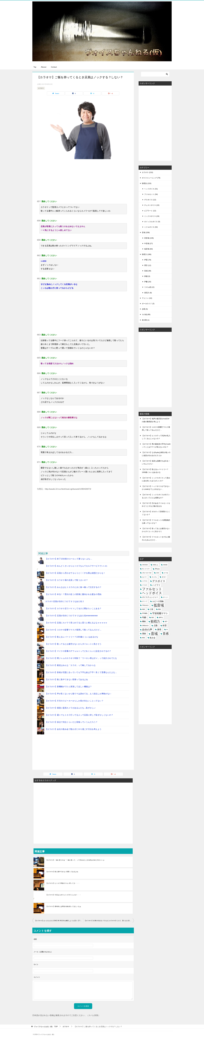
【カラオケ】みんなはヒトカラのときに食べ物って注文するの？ (73, 587)
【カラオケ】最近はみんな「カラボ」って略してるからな (70, 665)
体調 (143, 609)
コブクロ (144, 581)
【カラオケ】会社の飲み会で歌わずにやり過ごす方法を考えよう (73, 729)
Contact (54, 67)
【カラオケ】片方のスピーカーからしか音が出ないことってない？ (74, 701)
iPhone (157, 569)
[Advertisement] (83, 179)
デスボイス (158, 581)
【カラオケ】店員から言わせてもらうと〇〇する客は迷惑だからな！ (75, 573)
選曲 (144, 634)
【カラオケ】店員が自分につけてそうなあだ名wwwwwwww (71, 616)
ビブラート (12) (150, 211)
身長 (159, 629)
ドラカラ (144, 585)
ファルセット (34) (151, 194)
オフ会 (166, 573)
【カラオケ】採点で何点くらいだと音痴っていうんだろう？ (71, 722)
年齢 (144, 617)
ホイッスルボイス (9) (152, 222)
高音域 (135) (149, 238)
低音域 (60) (148, 249)
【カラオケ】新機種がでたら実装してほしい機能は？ (68, 687)
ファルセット (152, 589)
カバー (144, 577)
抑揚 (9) (147, 276)
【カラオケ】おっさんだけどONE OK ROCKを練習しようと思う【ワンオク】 (59, 920)
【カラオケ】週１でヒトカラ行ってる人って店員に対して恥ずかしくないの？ (79, 715)
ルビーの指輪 (158, 601)
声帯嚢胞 (144, 613)
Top (35, 67)
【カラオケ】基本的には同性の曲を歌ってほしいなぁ (63, 906)
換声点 (161, 617)
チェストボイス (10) (151, 205)
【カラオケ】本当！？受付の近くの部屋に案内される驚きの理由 (73, 594)
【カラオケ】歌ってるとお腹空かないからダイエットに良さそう (73, 644)
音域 (154, 633)
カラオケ (41, 88)
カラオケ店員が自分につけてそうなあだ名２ (64, 601)
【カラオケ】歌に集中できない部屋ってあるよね (66, 679)
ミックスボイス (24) (151, 216)
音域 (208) (146, 232)
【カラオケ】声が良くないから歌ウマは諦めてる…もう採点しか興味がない (78, 694)
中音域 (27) (148, 243)
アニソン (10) (147, 298)
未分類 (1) (145, 320)
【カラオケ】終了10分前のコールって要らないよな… (68, 559)
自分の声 (147, 629)
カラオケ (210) (147, 172)
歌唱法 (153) (146, 183)
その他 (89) (146, 314)
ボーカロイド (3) (148, 304)
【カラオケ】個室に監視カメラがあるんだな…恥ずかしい (70, 708)
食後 (143, 637)
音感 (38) (147, 271)
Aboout (43, 67)
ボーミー (165, 597)
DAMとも (155, 564)
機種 (144, 621)
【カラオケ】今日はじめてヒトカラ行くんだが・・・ (63, 895)
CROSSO (145, 564)
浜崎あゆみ (145, 625)
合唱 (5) (145, 309)
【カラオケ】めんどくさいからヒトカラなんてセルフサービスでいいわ (76, 566)
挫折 (152, 617)
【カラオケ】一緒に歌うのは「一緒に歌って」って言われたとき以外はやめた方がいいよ (75, 860)
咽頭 (159, 609)
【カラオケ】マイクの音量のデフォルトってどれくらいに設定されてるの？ (78, 651)
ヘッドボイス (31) (151, 189)
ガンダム (154, 577)
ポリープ (144, 601)
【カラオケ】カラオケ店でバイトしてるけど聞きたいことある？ (73, 608)
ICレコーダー (146, 569)
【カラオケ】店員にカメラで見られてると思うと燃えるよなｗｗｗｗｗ (76, 623)
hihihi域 (165, 564)
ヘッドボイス (152, 593)
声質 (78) (147, 260)
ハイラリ (156, 585)
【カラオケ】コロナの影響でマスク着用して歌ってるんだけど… (73, 630)
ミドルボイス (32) (151, 227)
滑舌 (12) (147, 265)
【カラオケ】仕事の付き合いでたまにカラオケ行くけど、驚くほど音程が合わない (109, 920)
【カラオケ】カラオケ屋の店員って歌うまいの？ (66, 580)
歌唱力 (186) (146, 254)
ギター (164, 577)
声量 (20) (147, 282)
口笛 (151, 609)
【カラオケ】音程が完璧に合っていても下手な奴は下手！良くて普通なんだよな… (81, 672)
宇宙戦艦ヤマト (160, 613)
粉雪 (165, 625)
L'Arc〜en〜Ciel (146, 573)
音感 (166, 633)
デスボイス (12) (150, 200)
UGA (157, 573)
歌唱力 (155, 621)
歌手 (166, 621)
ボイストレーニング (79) (151, 178)
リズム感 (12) (149, 287)
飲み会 (152, 638)
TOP (46, 1026)
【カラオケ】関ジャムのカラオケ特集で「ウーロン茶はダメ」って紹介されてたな (81, 658)
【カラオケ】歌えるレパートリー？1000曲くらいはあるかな (71, 637)
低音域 (159, 605)
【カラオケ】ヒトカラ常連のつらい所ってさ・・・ (63, 883)
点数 (156, 625)
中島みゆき (145, 605)
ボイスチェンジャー (150, 597)
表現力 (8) (148, 293)
